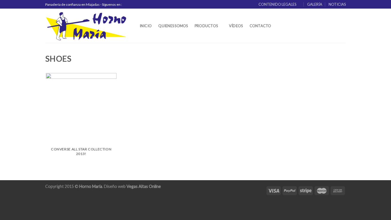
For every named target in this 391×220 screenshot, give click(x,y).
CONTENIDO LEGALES (277, 4)
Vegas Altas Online (144, 186)
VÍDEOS (236, 25)
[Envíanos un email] (138, 5)
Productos (206, 25)
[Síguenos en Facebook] (127, 5)
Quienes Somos (173, 25)
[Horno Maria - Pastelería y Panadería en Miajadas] (86, 25)
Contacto (260, 25)
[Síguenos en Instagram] (133, 5)
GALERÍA (314, 4)
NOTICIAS (337, 4)
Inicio (146, 25)
